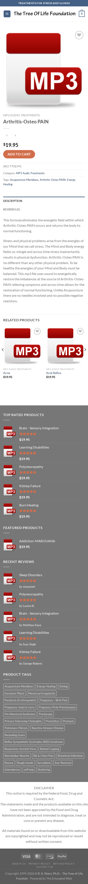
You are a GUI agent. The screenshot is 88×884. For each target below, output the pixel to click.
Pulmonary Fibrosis (16, 728)
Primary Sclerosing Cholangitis (23, 721)
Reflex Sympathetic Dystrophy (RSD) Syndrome (33, 742)
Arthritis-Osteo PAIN (53, 179)
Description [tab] (12, 201)
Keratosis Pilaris (14, 693)
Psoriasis (68, 721)
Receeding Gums (14, 735)
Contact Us (44, 866)
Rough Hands (25, 762)
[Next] (85, 358)
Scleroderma (12, 769)
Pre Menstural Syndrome (19, 714)
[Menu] (7, 14)
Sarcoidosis (44, 762)
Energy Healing (46, 686)
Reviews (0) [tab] (11, 209)
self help (29, 769)
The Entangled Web (59, 878)
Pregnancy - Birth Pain (53, 700)
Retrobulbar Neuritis (16, 755)
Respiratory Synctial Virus (20, 749)
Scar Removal (63, 762)
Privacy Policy (39, 863)
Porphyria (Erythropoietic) (20, 700)
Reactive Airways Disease (47, 728)
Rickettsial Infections (70, 755)
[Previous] (3, 358)
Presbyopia (46, 714)
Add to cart (19, 154)
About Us (19, 863)
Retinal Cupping (49, 749)
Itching (63, 686)
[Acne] (22, 346)
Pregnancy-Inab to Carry (19, 707)
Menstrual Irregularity (41, 693)
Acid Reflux (53, 373)
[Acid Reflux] (65, 346)
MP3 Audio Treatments (21, 115)
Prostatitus (52, 721)
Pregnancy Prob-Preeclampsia (57, 707)
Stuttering (44, 769)
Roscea (8, 762)
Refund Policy (64, 863)
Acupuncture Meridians (24, 179)
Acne (6, 373)
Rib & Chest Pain (43, 755)
